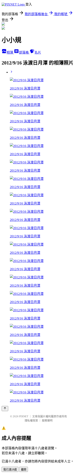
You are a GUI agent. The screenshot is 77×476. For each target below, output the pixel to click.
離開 (23, 469)
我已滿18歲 (10, 469)
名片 (37, 52)
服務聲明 (47, 420)
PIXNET (23, 416)
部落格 (24, 52)
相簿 (10, 52)
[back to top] (5, 408)
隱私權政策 (31, 420)
